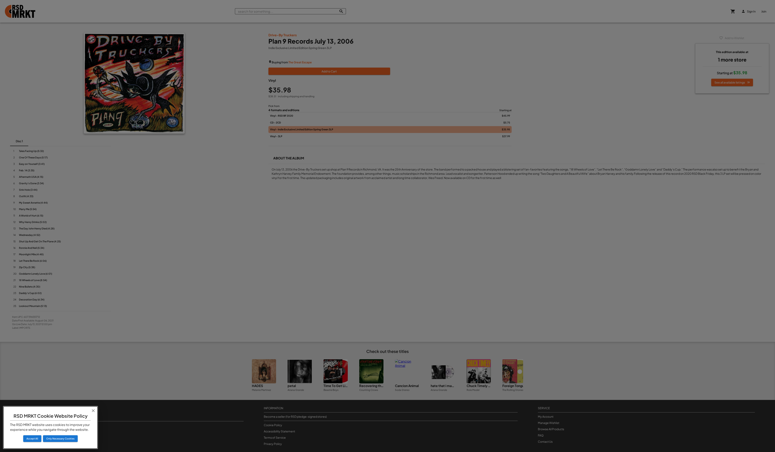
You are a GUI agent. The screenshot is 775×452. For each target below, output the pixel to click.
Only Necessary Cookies (60, 438)
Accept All (32, 438)
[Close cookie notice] (93, 411)
